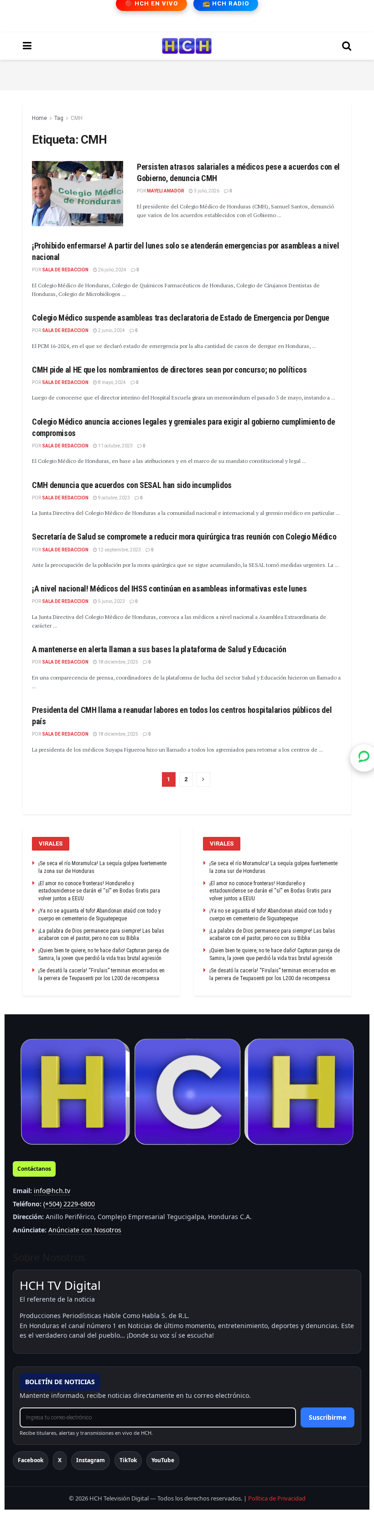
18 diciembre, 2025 (117, 662)
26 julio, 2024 (111, 269)
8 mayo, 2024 (111, 382)
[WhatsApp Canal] (364, 758)
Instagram (90, 1460)
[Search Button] (346, 46)
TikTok (128, 1460)
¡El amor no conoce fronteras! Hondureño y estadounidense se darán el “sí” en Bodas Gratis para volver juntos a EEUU (99, 891)
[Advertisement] (187, 73)
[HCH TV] (187, 1092)
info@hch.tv (52, 1190)
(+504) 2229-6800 (69, 1203)
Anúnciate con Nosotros (84, 1229)
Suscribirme (327, 1417)
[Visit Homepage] (187, 46)
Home (39, 118)
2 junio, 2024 (111, 330)
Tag (58, 118)
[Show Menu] (27, 46)
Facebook (30, 1460)
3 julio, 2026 (206, 190)
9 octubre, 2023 (113, 497)
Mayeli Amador (165, 190)
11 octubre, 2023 (115, 445)
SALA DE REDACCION (65, 269)
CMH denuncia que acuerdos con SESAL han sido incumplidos (132, 485)
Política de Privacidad (277, 1498)
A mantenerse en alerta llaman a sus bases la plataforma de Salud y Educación (159, 649)
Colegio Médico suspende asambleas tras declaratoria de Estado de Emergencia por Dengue (180, 317)
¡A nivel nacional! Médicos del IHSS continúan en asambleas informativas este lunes (169, 588)
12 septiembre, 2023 (119, 549)
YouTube (162, 1460)
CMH (77, 118)
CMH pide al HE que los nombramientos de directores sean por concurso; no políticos (169, 369)
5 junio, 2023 (111, 601)
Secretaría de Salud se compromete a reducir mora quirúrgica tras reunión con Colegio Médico (184, 536)
